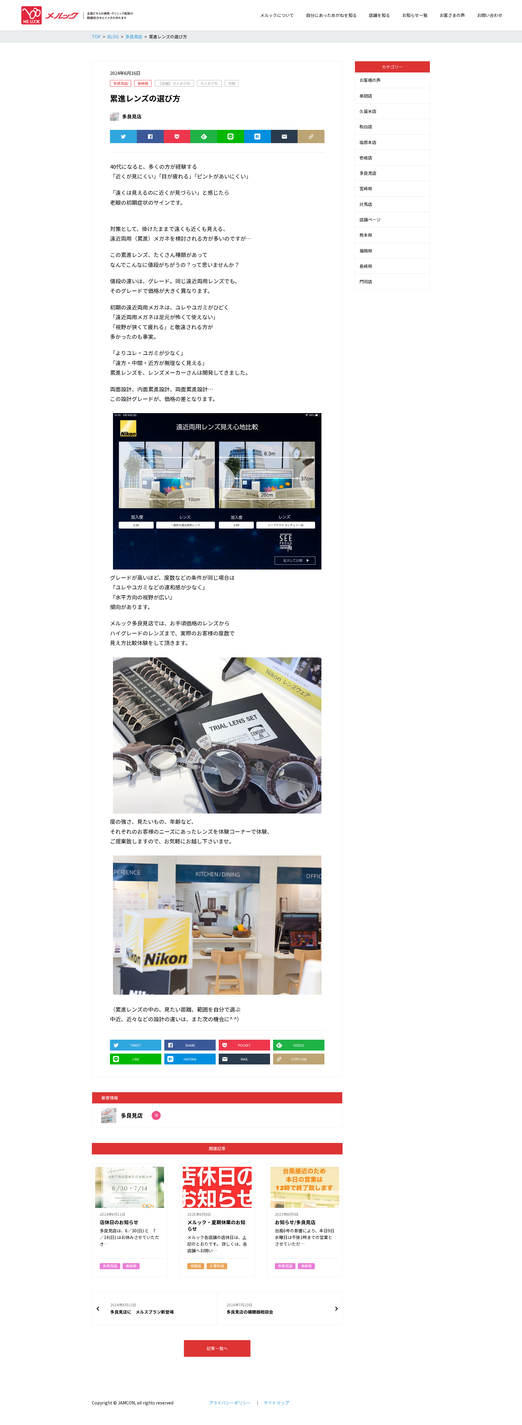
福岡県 (365, 251)
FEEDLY (203, 136)
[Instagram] (156, 1115)
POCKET (177, 136)
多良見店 (120, 83)
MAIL (284, 136)
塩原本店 (367, 142)
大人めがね (209, 83)
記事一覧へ (217, 1348)
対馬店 (365, 204)
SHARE (150, 136)
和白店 (365, 127)
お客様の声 (370, 80)
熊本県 (365, 235)
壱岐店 (365, 158)
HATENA (257, 136)
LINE (230, 136)
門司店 (365, 281)
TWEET (123, 136)
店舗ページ (370, 220)
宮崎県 (365, 188)
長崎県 (142, 83)
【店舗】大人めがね (174, 83)
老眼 (231, 83)
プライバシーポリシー (230, 1403)
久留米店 (367, 111)
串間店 (365, 96)
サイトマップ (276, 1403)
